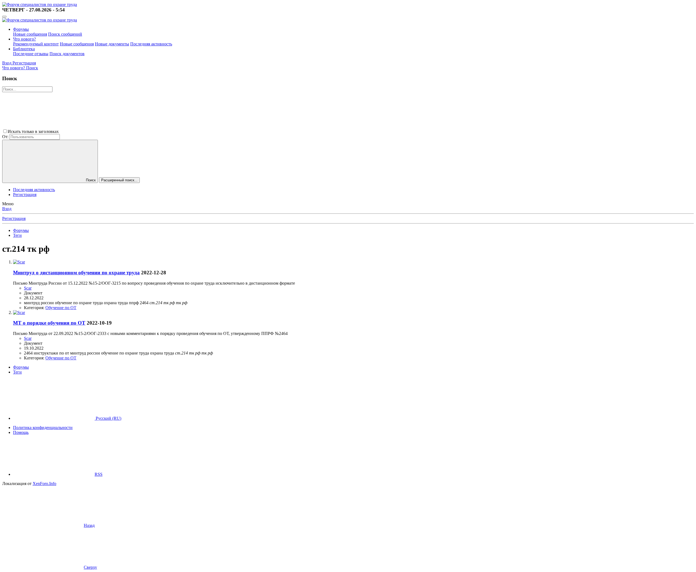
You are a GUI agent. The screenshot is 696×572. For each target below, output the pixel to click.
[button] (100, 131)
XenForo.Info (44, 483)
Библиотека (24, 48)
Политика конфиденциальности (43, 427)
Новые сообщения (30, 34)
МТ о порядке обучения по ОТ (49, 323)
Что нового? (24, 39)
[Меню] (4, 16)
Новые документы (112, 44)
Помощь (21, 432)
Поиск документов (67, 53)
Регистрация (24, 194)
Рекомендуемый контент (36, 44)
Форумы (21, 29)
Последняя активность (151, 44)
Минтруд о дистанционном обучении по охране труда (76, 272)
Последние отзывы (30, 53)
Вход (6, 208)
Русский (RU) (108, 418)
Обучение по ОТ (60, 307)
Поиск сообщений (65, 34)
